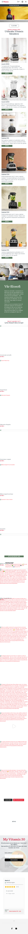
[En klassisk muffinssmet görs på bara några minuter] (14, 698)
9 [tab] (22, 917)
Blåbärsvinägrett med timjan (6, 494)
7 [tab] (17, 917)
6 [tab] (15, 917)
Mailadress (9, 853)
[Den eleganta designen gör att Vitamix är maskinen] (14, 669)
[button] (18, 1)
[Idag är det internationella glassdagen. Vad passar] (14, 783)
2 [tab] (6, 917)
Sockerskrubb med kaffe (5, 355)
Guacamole (2, 528)
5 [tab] (13, 917)
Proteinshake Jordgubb (5, 459)
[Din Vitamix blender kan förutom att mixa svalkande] (14, 755)
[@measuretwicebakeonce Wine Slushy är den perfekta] (14, 726)
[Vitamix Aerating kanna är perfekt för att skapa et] (14, 612)
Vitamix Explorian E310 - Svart (15, 911)
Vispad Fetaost (3, 389)
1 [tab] (4, 917)
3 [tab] (8, 917)
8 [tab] (19, 917)
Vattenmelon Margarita (5, 424)
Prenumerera (14, 860)
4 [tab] (10, 917)
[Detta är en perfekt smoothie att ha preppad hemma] (14, 640)
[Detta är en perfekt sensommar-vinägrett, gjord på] (14, 583)
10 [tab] (24, 917)
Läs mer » (2, 356)
